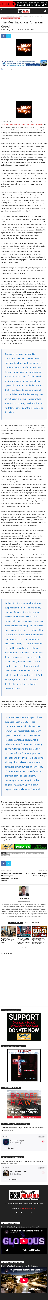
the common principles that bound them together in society (21, 124)
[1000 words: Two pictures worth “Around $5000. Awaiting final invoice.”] (8, 931)
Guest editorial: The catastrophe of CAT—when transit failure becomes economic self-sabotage (39, 940)
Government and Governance (14, 16)
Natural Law (6, 855)
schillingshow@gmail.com (28, 1208)
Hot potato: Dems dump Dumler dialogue (36, 874)
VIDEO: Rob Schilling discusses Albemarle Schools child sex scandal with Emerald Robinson (23, 940)
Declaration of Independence (35, 853)
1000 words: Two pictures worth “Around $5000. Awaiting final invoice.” (8, 940)
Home (2, 16)
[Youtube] (31, 1213)
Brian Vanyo (7, 30)
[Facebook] (3, 36)
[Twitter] (8, 36)
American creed (11, 853)
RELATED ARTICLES (15, 922)
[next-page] (25, 947)
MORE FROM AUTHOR (32, 922)
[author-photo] (24, 891)
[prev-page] (23, 947)
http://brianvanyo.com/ (24, 901)
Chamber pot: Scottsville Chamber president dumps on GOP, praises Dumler (11, 877)
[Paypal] (22, 1213)
